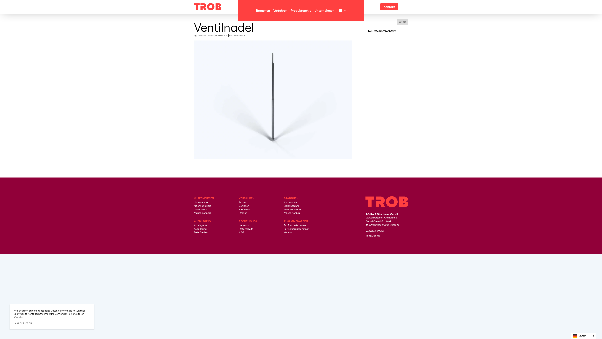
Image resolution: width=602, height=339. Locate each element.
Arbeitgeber (201, 225)
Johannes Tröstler (205, 35)
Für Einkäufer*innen (295, 225)
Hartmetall (234, 35)
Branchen (263, 11)
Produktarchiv (301, 11)
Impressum (245, 225)
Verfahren (280, 11)
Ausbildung (200, 228)
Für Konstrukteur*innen (296, 228)
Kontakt (288, 232)
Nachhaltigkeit (202, 205)
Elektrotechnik (292, 205)
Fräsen (242, 202)
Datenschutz (246, 228)
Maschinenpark (202, 212)
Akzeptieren (23, 323)
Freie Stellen (200, 232)
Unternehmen (324, 11)
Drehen (243, 212)
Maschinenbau (292, 212)
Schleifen (244, 205)
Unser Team (200, 209)
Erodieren (244, 209)
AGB (241, 232)
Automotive (290, 202)
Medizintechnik (292, 209)
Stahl (242, 35)
